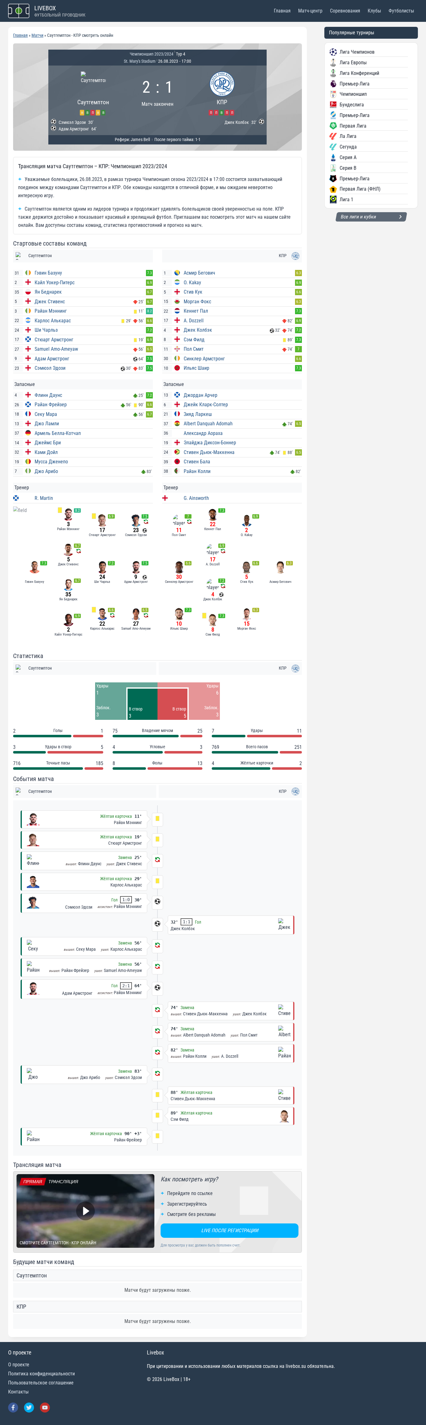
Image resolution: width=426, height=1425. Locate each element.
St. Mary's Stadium (140, 61)
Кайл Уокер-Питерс (55, 282)
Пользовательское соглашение (41, 1383)
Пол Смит (194, 349)
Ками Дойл (46, 452)
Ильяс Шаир (196, 368)
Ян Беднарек (48, 292)
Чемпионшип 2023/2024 (151, 53)
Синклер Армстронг (204, 359)
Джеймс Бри (48, 443)
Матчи (37, 35)
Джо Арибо (46, 471)
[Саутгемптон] (93, 93)
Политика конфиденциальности (41, 1374)
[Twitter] (29, 1408)
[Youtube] (45, 1408)
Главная (282, 11)
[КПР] (222, 93)
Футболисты (401, 11)
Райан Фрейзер (51, 404)
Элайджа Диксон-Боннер (210, 443)
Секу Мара (46, 414)
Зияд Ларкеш (198, 414)
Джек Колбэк (198, 330)
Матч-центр (310, 11)
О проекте (18, 1365)
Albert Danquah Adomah (208, 424)
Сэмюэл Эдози (50, 368)
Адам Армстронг (52, 359)
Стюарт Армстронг (54, 340)
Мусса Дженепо (51, 462)
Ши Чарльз (46, 330)
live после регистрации (229, 1230)
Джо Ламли (47, 424)
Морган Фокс (197, 302)
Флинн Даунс (48, 395)
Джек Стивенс (50, 302)
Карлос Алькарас (53, 321)
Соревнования (345, 11)
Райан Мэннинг (51, 311)
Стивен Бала (197, 462)
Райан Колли (197, 471)
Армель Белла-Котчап (58, 433)
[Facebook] (13, 1408)
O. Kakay (192, 282)
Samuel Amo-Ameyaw (56, 349)
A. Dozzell (194, 321)
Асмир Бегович (199, 273)
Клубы (374, 11)
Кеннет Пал (196, 311)
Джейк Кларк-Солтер (206, 404)
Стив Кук (193, 292)
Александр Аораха (203, 433)
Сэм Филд (194, 340)
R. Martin (44, 498)
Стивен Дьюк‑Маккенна (209, 452)
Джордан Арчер (200, 395)
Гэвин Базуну (48, 273)
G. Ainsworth (196, 498)
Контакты (18, 1392)
